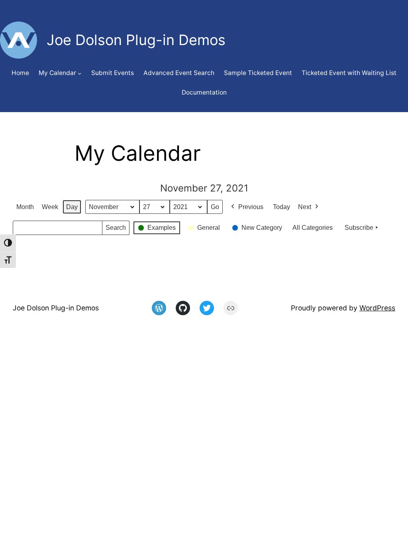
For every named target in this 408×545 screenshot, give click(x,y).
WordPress (377, 308)
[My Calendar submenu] (79, 73)
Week (50, 206)
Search (115, 229)
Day (72, 206)
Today (281, 206)
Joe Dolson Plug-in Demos (56, 308)
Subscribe (359, 227)
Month (25, 206)
